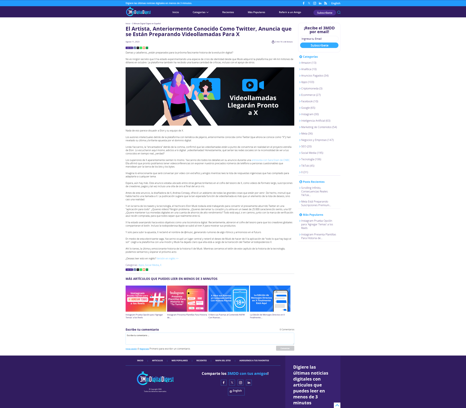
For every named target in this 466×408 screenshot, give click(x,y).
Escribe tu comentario (142, 329)
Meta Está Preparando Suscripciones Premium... (316, 203)
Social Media (152, 265)
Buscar (338, 12)
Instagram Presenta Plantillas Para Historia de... (318, 236)
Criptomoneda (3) (311, 88)
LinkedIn (320, 3)
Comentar (285, 348)
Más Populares (256, 12)
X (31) (304, 172)
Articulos (157, 360)
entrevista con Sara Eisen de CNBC (271, 160)
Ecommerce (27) (311, 95)
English (335, 3)
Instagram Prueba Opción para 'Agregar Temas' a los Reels (317, 224)
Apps (141, 265)
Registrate (144, 349)
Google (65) (308, 107)
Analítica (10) (308, 69)
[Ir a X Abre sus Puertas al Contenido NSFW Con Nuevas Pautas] (228, 299)
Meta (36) (307, 133)
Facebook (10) (309, 101)
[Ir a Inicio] (138, 16)
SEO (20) (306, 146)
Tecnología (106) (311, 159)
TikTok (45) (307, 165)
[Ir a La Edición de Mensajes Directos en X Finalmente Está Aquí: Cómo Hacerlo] (270, 299)
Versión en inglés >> (168, 258)
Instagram (314, 3)
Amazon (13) (308, 62)
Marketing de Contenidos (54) (319, 127)
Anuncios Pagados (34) (315, 75)
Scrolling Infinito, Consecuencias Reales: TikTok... (314, 191)
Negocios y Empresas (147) (317, 140)
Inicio (175, 12)
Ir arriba (337, 405)
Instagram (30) (310, 114)
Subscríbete (324, 12)
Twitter (309, 3)
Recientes (228, 12)
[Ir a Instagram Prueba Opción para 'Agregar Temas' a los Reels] (146, 299)
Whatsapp (141, 48)
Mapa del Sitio (223, 360)
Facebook (303, 3)
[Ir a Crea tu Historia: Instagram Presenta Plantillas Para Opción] (187, 299)
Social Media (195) (312, 153)
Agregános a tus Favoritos (254, 360)
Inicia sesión (131, 349)
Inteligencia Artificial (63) (315, 120)
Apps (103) (307, 82)
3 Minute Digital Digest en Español (146, 23)
